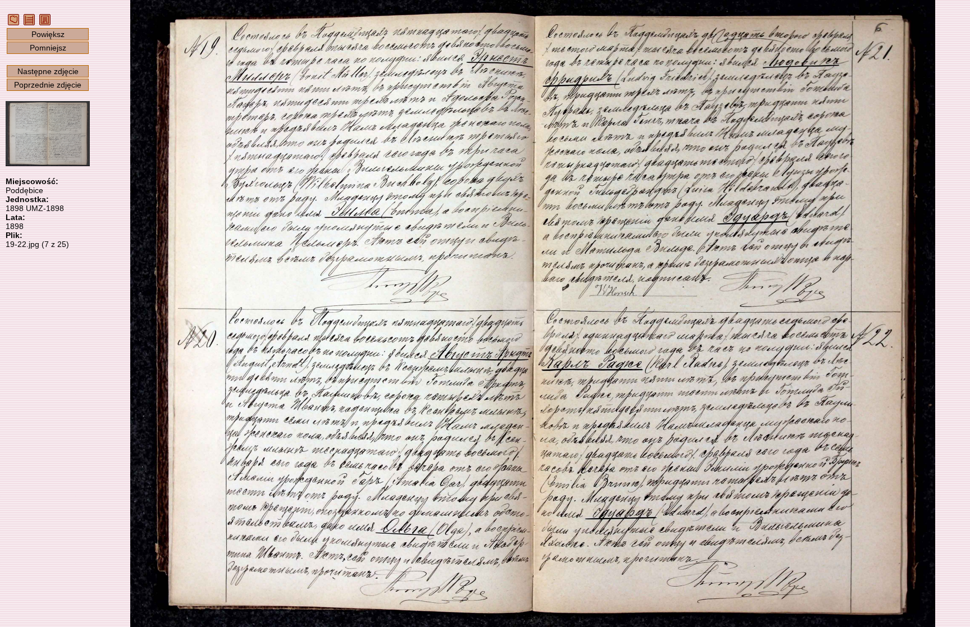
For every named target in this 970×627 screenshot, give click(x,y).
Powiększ (48, 34)
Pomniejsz (48, 47)
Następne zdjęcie (48, 71)
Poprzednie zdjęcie (47, 84)
